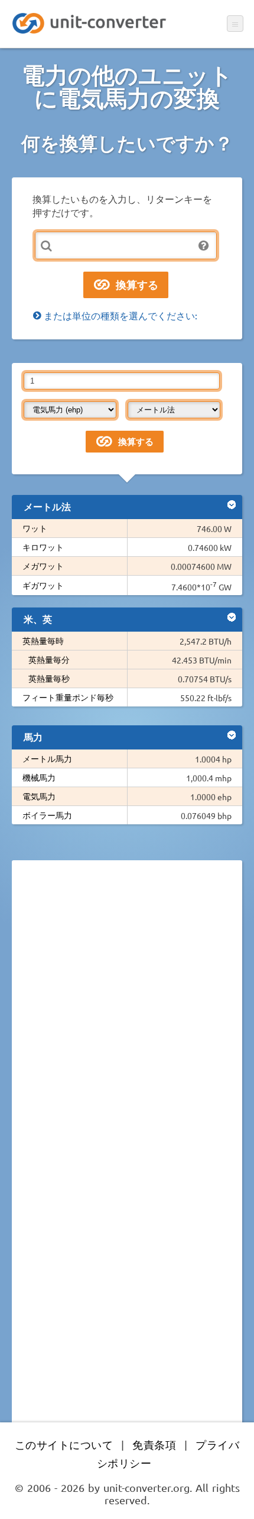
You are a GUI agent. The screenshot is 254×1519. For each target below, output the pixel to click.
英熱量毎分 (49, 659)
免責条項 (154, 1444)
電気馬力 (39, 796)
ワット (34, 528)
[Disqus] (127, 1031)
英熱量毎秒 (49, 678)
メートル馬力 (47, 758)
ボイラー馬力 (47, 815)
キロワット (43, 546)
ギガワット (43, 585)
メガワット (43, 565)
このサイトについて (64, 1444)
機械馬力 (39, 777)
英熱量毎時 (43, 640)
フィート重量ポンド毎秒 (67, 697)
